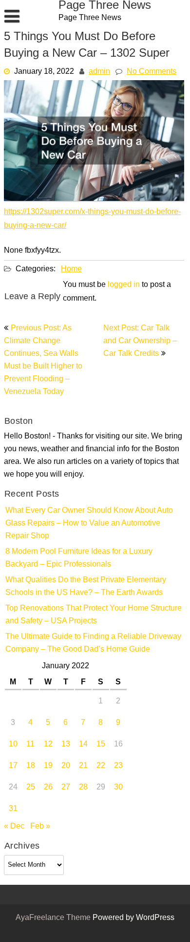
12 (48, 744)
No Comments (151, 72)
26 (48, 787)
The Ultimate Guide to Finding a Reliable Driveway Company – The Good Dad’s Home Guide (93, 643)
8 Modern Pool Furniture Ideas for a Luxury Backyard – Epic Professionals (78, 558)
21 (83, 766)
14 (83, 744)
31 (13, 809)
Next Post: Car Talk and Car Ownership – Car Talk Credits (140, 341)
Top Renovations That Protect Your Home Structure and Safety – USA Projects (93, 615)
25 (30, 787)
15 (100, 744)
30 (118, 787)
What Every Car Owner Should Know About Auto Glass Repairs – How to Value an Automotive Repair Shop (89, 523)
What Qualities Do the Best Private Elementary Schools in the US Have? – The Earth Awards (85, 586)
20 (65, 766)
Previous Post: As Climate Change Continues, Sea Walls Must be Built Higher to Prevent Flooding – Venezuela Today (43, 360)
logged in (124, 285)
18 (30, 766)
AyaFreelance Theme (54, 918)
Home (71, 269)
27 (65, 787)
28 (83, 787)
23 (118, 766)
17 (13, 766)
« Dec (14, 826)
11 (30, 744)
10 (13, 744)
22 (100, 766)
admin (99, 72)
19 (48, 766)
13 (65, 744)
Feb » (40, 826)
